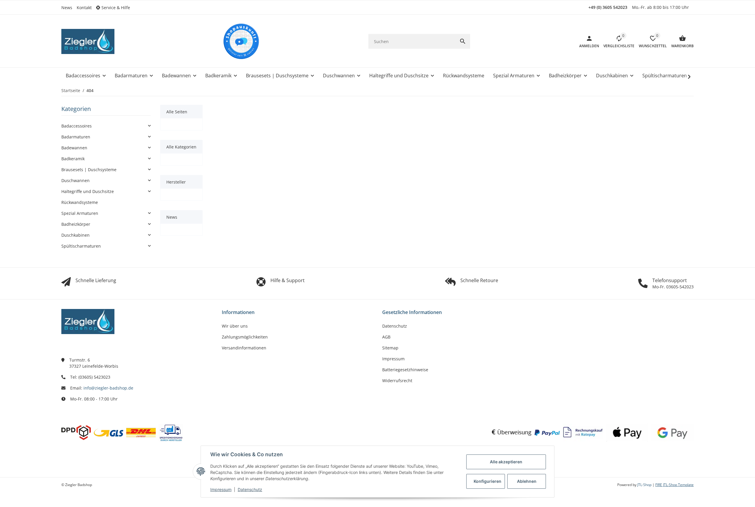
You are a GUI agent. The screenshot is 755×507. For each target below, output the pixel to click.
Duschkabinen (75, 235)
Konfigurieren (487, 481)
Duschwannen (75, 180)
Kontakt (84, 7)
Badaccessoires (76, 126)
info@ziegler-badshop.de (108, 388)
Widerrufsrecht (397, 380)
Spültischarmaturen (81, 246)
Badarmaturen (75, 137)
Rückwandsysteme (79, 202)
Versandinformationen (244, 348)
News (66, 7)
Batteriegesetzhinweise (405, 369)
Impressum (221, 489)
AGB (386, 337)
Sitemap (390, 348)
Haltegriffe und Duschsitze (87, 191)
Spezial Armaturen (79, 213)
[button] (115, 7)
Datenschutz (250, 489)
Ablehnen (526, 481)
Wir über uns (235, 326)
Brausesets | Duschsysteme (88, 169)
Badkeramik (73, 158)
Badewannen (74, 148)
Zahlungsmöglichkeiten (245, 337)
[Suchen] (462, 41)
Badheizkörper (75, 224)
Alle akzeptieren (506, 461)
